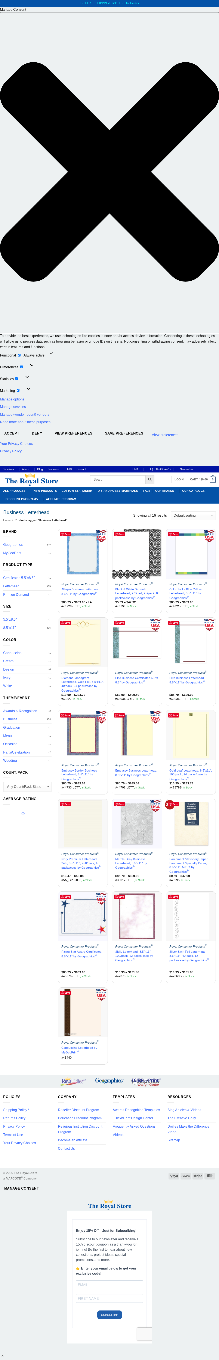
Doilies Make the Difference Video (188, 1129)
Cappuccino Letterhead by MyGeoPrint (79, 1050)
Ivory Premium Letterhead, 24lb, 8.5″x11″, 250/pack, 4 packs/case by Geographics (81, 863)
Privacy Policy (11, 451)
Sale (146, 490)
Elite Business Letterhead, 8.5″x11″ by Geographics (187, 680)
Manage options (12, 399)
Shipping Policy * (16, 1110)
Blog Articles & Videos (184, 1110)
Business (10, 719)
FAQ (69, 469)
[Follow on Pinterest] (209, 469)
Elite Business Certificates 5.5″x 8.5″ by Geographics (136, 680)
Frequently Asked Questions (134, 1126)
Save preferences (124, 433)
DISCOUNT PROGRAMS (22, 499)
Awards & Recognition (20, 711)
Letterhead (11, 586)
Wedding (10, 761)
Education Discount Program (80, 1118)
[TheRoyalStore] (41, 479)
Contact (81, 469)
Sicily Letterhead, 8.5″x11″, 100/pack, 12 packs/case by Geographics (134, 956)
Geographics (13, 544)
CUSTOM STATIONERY (77, 490)
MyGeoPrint (12, 553)
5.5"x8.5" (10, 619)
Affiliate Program (61, 499)
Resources (53, 469)
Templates (8, 469)
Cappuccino (12, 653)
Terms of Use (13, 1135)
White (7, 686)
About (25, 469)
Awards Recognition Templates (136, 1110)
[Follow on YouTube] (213, 469)
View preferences (73, 433)
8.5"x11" (9, 628)
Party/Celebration (16, 752)
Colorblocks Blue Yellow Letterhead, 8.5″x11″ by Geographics (185, 594)
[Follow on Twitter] (205, 469)
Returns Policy (14, 1118)
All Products (14, 490)
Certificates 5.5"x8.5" (19, 578)
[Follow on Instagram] (201, 469)
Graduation (11, 727)
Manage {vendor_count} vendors (24, 414)
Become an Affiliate (72, 1140)
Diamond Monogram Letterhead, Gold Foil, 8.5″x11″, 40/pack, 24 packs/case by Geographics (82, 684)
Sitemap (173, 1140)
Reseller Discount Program (78, 1110)
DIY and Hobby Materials (118, 490)
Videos (118, 1135)
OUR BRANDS (164, 490)
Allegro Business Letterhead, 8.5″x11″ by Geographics (80, 592)
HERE (121, 3)
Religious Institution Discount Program (80, 1129)
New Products (45, 490)
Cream (8, 661)
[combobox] (27, 787)
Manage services (13, 407)
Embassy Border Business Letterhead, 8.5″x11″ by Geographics (79, 775)
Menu (7, 736)
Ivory (6, 678)
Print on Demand (16, 594)
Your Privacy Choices (16, 443)
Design (8, 669)
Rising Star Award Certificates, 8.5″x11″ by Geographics (81, 954)
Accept (11, 433)
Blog (40, 469)
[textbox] (27, 787)
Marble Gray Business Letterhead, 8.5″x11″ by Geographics (131, 863)
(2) (14, 814)
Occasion (10, 744)
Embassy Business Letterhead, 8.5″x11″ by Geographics (136, 773)
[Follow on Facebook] (197, 469)
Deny (37, 433)
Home (6, 520)
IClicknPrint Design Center (133, 1118)
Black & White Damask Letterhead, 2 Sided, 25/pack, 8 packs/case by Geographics (136, 594)
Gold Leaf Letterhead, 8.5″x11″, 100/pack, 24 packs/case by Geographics (190, 775)
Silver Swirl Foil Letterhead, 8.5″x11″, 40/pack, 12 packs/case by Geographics (189, 956)
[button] (109, 172)
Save (67, 534)
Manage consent (21, 1188)
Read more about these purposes (25, 422)
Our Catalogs (193, 490)
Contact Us (66, 1148)
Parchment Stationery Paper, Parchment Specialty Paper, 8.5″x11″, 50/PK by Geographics (188, 865)
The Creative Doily (181, 1118)
